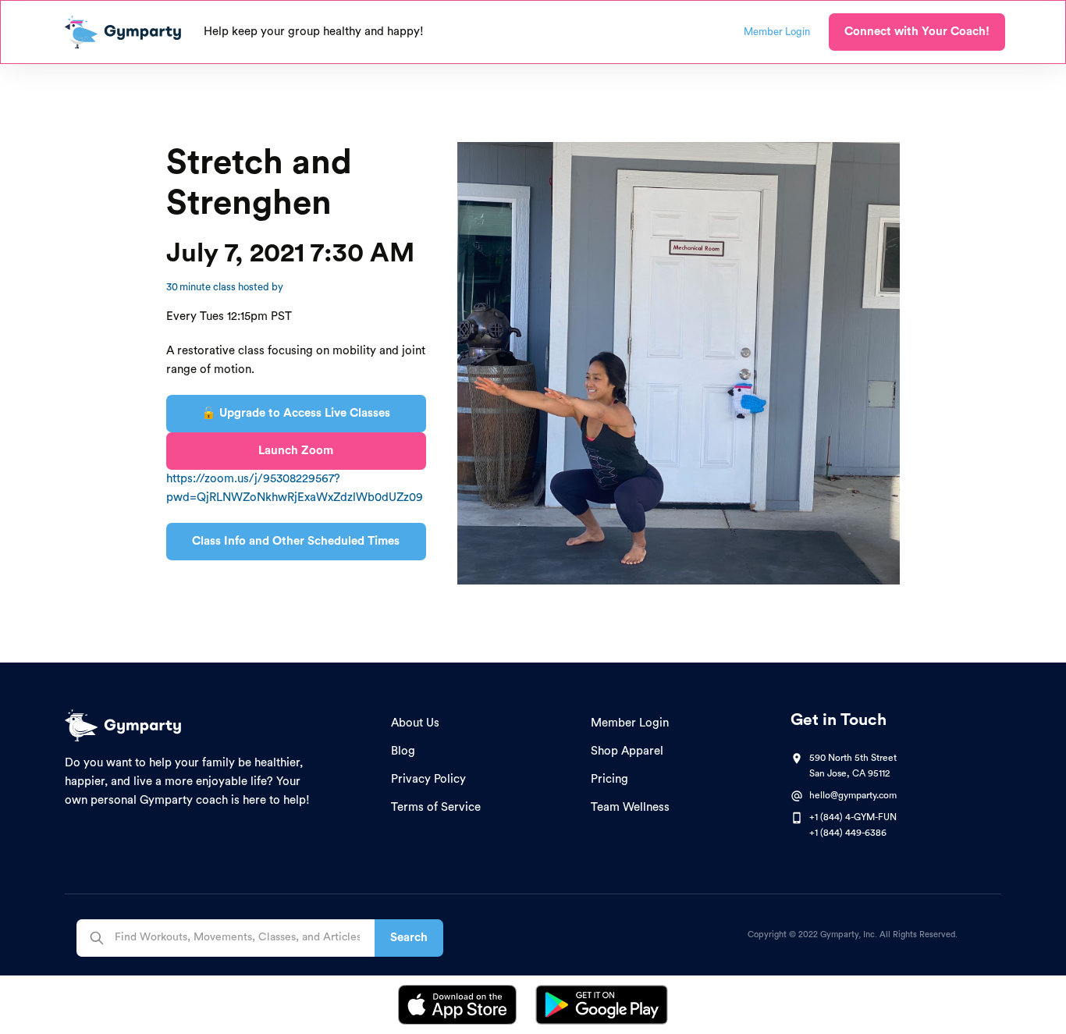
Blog (403, 751)
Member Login (630, 723)
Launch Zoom (295, 451)
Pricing (609, 779)
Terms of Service (436, 807)
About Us (415, 723)
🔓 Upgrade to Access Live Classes (295, 413)
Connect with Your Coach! (917, 31)
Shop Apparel (627, 751)
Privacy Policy (428, 779)
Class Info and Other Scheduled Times (296, 541)
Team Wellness (630, 807)
